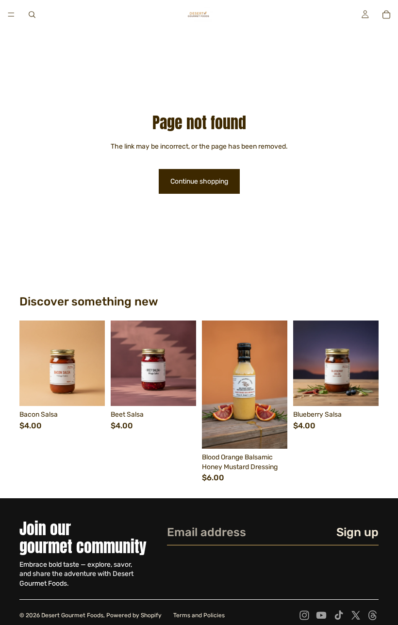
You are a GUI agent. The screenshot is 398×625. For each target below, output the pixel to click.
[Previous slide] (121, 363)
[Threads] (373, 615)
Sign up (357, 532)
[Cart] (386, 14)
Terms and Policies (199, 615)
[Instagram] (304, 615)
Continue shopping (199, 181)
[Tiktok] (339, 615)
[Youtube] (321, 615)
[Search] (32, 14)
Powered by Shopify (134, 615)
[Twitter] (356, 615)
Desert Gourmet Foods (72, 615)
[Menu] (11, 14)
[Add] (90, 391)
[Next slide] (185, 363)
